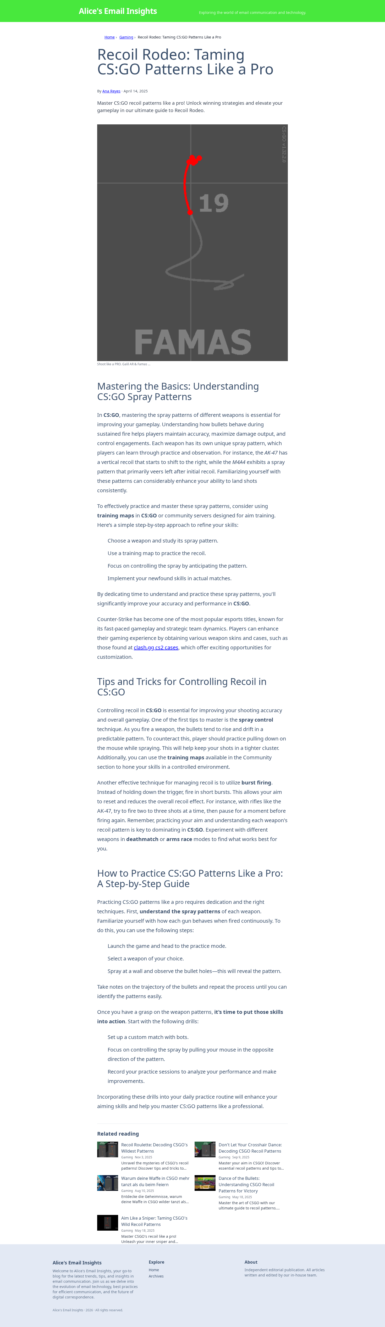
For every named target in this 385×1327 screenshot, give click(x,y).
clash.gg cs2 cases (156, 647)
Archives (156, 1276)
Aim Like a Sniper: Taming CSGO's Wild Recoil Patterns (154, 1221)
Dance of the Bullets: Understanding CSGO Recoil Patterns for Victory (246, 1184)
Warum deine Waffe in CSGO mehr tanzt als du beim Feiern (155, 1181)
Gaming (126, 37)
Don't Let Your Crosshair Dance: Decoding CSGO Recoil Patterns (250, 1148)
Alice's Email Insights (118, 10)
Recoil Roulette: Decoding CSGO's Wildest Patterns (154, 1148)
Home (109, 37)
